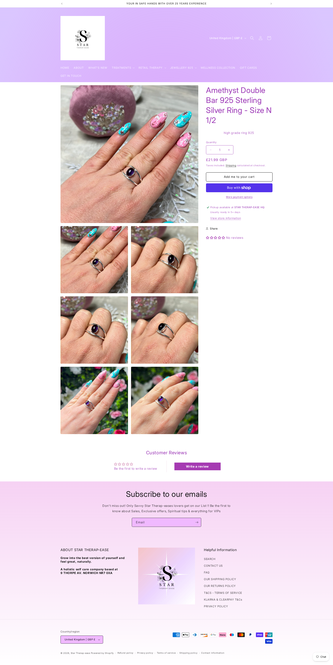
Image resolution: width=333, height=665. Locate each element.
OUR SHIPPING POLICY (220, 579)
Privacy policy (145, 653)
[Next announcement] (271, 3)
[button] (122, 68)
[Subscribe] (197, 522)
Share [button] (214, 228)
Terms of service (166, 653)
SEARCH (209, 559)
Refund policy (125, 653)
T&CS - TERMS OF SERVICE (223, 592)
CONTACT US (213, 565)
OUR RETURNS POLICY (220, 585)
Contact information (212, 653)
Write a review (197, 466)
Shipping (231, 165)
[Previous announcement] (62, 3)
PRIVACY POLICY (216, 606)
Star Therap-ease (80, 653)
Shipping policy (188, 653)
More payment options (239, 196)
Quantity (211, 142)
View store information (225, 218)
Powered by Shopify (102, 653)
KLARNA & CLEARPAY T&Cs (223, 599)
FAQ (207, 572)
